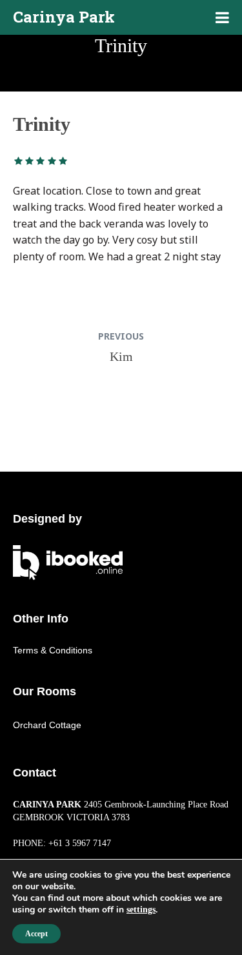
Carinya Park (64, 16)
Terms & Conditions (52, 650)
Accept (36, 933)
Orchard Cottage (47, 725)
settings (141, 909)
